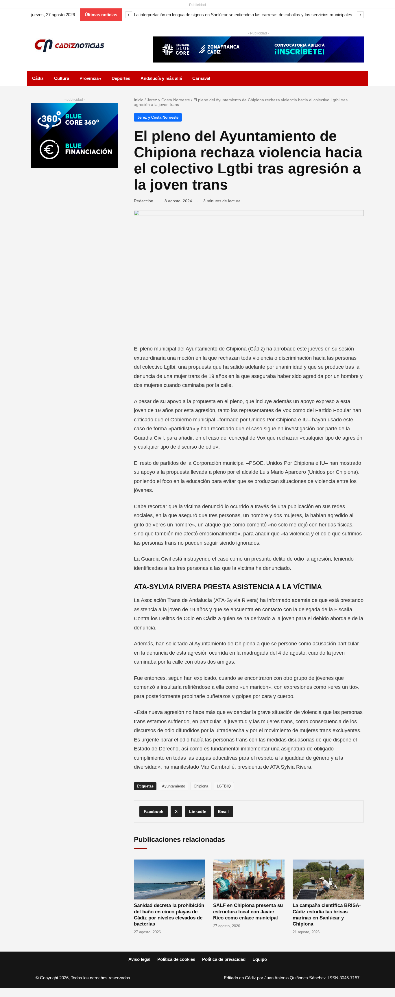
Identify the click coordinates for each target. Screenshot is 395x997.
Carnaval (201, 78)
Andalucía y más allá (161, 78)
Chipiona (201, 786)
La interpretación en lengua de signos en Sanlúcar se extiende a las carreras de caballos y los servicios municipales (243, 14)
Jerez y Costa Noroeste (168, 100)
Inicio (138, 100)
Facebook (153, 811)
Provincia (89, 78)
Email (223, 811)
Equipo (259, 959)
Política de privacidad (224, 959)
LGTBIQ (224, 786)
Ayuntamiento (173, 786)
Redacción (143, 201)
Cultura (61, 78)
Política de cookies (176, 959)
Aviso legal (139, 959)
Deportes (121, 78)
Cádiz (38, 78)
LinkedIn (197, 811)
